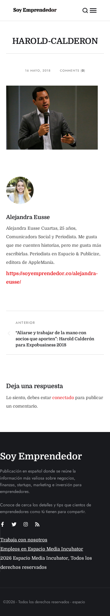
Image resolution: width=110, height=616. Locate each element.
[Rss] (37, 524)
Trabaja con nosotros (23, 540)
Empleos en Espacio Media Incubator (41, 549)
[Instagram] (25, 524)
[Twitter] (14, 524)
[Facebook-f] (2, 524)
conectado (63, 397)
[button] (85, 10)
